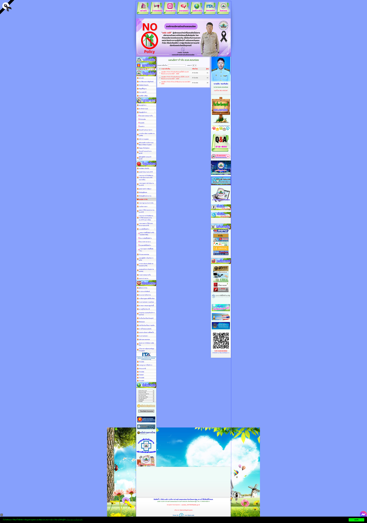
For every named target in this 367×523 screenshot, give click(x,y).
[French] (144, 69)
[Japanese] (150, 69)
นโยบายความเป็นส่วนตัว (74, 520)
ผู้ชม (207, 69)
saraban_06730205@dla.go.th (190, 505)
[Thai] (137, 69)
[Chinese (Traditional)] (141, 69)
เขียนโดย (195, 69)
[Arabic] (139, 69)
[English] (143, 69)
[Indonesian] (148, 69)
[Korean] (152, 69)
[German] (146, 69)
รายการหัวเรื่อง (165, 69)
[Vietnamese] (154, 69)
